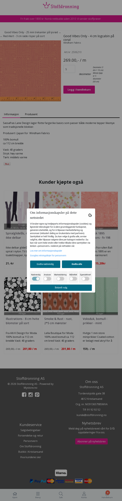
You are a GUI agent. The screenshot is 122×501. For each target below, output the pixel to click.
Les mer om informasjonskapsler (46, 250)
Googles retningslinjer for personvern (48, 255)
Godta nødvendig (45, 264)
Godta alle (77, 264)
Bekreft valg (61, 287)
